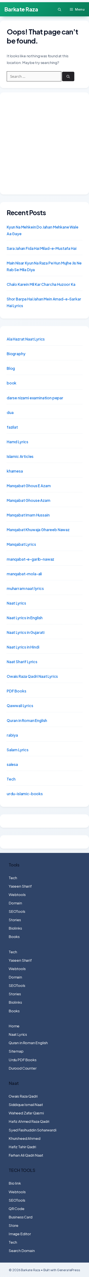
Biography (16, 353)
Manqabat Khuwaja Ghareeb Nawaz (38, 529)
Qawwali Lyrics (20, 705)
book (11, 383)
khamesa (15, 471)
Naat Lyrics (16, 603)
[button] (59, 9)
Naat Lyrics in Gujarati (25, 632)
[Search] (68, 76)
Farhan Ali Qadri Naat (26, 1155)
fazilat (12, 427)
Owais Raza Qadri (23, 1096)
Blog (11, 368)
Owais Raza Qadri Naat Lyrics (32, 676)
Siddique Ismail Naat (26, 1104)
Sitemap (16, 1051)
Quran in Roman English (27, 720)
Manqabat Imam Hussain (28, 515)
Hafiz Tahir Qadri (22, 1146)
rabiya (12, 735)
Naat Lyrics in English (25, 617)
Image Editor (20, 1233)
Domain (15, 903)
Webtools (17, 894)
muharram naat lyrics (25, 588)
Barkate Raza (21, 9)
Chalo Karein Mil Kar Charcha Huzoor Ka (41, 284)
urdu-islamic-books (25, 793)
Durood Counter (23, 1068)
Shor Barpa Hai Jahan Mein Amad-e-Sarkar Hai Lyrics (44, 302)
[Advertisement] (44, 143)
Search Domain (22, 1250)
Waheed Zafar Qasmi (26, 1113)
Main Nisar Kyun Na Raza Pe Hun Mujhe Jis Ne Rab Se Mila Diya (44, 266)
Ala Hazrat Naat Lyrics (26, 339)
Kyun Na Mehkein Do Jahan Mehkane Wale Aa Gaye (42, 230)
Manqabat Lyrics (21, 544)
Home (14, 1025)
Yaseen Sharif (20, 886)
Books (14, 936)
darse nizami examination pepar (35, 397)
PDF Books (16, 691)
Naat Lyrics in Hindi (23, 647)
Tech (11, 779)
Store (13, 1225)
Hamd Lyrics (17, 441)
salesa (12, 764)
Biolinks (15, 928)
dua (10, 412)
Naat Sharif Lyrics (22, 661)
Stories (15, 919)
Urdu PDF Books (23, 1059)
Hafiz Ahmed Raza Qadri (29, 1121)
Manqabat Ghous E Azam (29, 485)
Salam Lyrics (18, 749)
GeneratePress (68, 1270)
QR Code (16, 1208)
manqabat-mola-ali (24, 573)
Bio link (15, 1183)
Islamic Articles (20, 456)
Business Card (20, 1217)
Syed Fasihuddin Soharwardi (32, 1130)
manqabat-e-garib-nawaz (30, 559)
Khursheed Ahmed (24, 1138)
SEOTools (17, 911)
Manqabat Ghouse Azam (28, 500)
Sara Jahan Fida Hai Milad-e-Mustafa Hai (41, 248)
